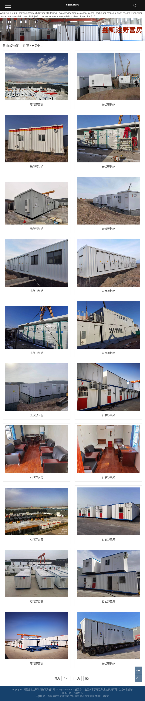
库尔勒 (65, 696)
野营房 (99, 689)
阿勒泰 (106, 696)
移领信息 (78, 693)
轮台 (82, 696)
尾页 (87, 678)
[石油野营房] (36, 76)
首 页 (26, 45)
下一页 (76, 678)
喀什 (99, 696)
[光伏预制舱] (108, 76)
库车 (77, 696)
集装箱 (106, 689)
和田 (94, 696)
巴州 (72, 696)
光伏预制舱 (108, 104)
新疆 (50, 696)
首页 (57, 678)
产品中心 (37, 45)
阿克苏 (88, 696)
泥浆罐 (114, 689)
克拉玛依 (57, 696)
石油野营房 (36, 104)
